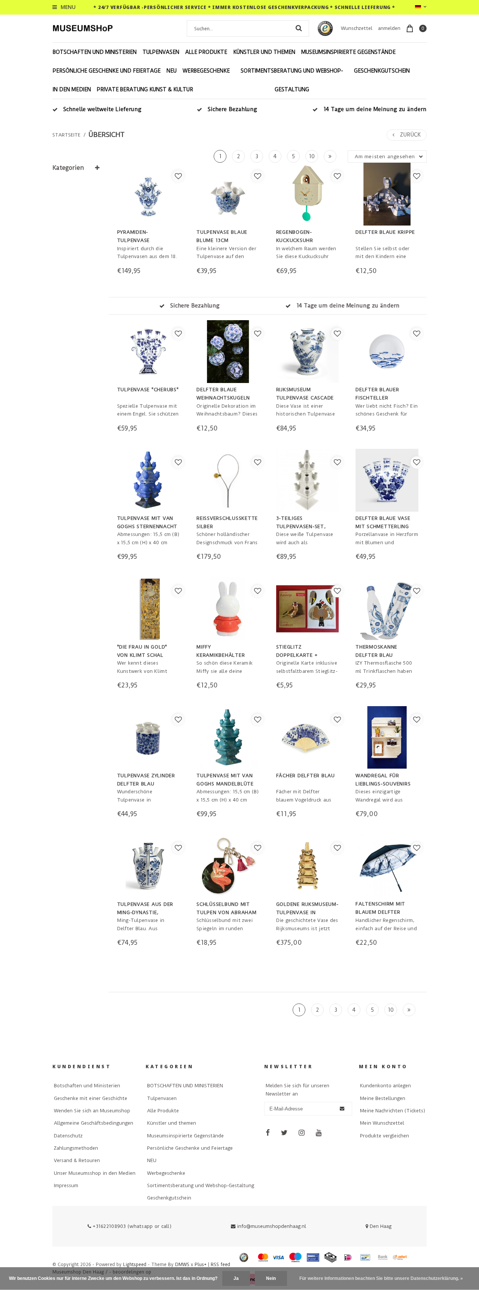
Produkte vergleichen (384, 1136)
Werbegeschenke (206, 71)
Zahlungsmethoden (76, 1148)
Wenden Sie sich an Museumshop (92, 1110)
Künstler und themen (264, 52)
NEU (172, 71)
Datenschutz (68, 1136)
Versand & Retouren (77, 1160)
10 (312, 156)
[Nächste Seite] (330, 156)
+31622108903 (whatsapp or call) (131, 1226)
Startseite (66, 135)
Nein (271, 1278)
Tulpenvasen (161, 52)
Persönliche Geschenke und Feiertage (107, 71)
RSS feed (220, 1264)
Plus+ (201, 1264)
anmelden (389, 28)
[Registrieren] (342, 1109)
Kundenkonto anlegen (385, 1085)
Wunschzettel (356, 28)
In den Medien (72, 89)
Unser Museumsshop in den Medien (94, 1173)
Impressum (66, 1185)
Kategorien (68, 167)
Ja (236, 1278)
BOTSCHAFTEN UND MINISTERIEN (95, 52)
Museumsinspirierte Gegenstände (348, 52)
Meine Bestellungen (382, 1098)
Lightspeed (134, 1264)
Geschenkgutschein (382, 71)
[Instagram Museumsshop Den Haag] (301, 1133)
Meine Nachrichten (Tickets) (392, 1110)
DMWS (182, 1264)
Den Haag (379, 1226)
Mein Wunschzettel (382, 1123)
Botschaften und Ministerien (87, 1085)
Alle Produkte (206, 52)
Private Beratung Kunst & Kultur (145, 89)
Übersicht (106, 135)
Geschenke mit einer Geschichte (90, 1098)
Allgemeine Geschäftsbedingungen (93, 1123)
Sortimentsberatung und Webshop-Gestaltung (292, 80)
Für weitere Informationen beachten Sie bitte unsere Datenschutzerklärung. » (381, 1278)
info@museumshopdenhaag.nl (271, 1226)
